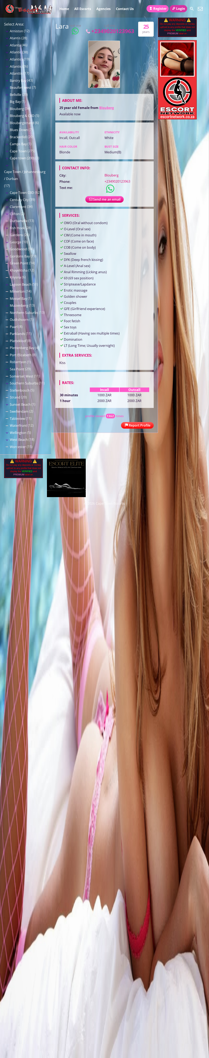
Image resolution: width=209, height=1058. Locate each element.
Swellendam (19, 411)
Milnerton (17, 291)
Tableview (17, 418)
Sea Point (17, 369)
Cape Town (18, 151)
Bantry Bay (18, 80)
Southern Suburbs (24, 383)
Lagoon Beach (20, 284)
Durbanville (19, 221)
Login (180, 8)
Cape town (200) (22, 158)
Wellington (18, 432)
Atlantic (15, 52)
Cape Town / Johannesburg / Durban (25, 175)
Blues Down (19, 130)
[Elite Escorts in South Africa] (66, 496)
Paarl (14, 327)
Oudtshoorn (19, 319)
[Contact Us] (200, 8)
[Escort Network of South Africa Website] (177, 118)
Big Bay (15, 101)
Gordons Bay (20, 256)
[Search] (192, 8)
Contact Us (125, 9)
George (15, 242)
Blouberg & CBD (22, 115)
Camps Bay (18, 144)
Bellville (15, 94)
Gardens (16, 235)
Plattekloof (18, 341)
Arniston (16, 31)
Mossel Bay (18, 298)
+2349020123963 (112, 31)
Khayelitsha (19, 270)
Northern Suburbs (24, 312)
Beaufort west (20, 87)
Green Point (19, 263)
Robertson (18, 362)
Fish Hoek (17, 228)
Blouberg (106, 108)
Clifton (15, 214)
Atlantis (15, 66)
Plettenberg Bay (22, 348)
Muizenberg (19, 305)
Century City (19, 200)
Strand (15, 397)
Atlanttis (16, 73)
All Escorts (82, 9)
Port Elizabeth (20, 355)
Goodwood (18, 249)
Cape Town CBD (22, 192)
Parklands (17, 333)
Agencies (103, 9)
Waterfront (18, 425)
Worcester (18, 447)
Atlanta (15, 45)
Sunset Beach (20, 404)
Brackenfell (18, 137)
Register (160, 8)
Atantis (15, 38)
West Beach (19, 439)
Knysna (15, 277)
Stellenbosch (20, 390)
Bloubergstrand (22, 123)
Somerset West (21, 376)
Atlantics (16, 59)
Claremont (18, 206)
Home (64, 9)
